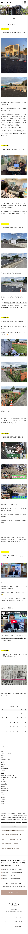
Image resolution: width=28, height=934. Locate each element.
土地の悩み (18, 537)
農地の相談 (7, 131)
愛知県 (2, 135)
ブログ (7, 24)
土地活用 (19, 133)
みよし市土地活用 (17, 813)
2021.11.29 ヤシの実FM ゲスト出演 (13, 149)
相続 (23, 537)
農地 (24, 131)
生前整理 (3, 799)
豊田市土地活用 (23, 819)
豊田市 (24, 133)
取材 (2, 792)
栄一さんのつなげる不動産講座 (9, 777)
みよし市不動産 (9, 813)
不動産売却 (4, 801)
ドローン (3, 779)
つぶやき (3, 795)
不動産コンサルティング (20, 305)
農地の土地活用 (20, 303)
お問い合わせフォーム (14, 892)
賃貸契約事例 (4, 790)
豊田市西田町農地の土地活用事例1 (13, 437)
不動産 (14, 133)
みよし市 (7, 135)
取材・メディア (18, 921)
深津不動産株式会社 (15, 211)
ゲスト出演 (4, 784)
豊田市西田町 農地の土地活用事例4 (14, 32)
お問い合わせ (18, 926)
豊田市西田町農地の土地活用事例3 (13, 228)
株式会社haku (8, 133)
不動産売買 (11, 693)
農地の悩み (13, 131)
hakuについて (18, 917)
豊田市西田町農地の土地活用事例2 (13, 321)
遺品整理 (3, 797)
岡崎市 (2, 133)
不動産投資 (20, 131)
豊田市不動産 (16, 819)
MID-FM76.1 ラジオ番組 (7, 775)
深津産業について (5, 788)
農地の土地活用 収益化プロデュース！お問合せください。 (14, 830)
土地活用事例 (5, 921)
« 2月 (2, 741)
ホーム (2, 24)
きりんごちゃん (5, 781)
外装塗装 (3, 786)
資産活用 (12, 303)
